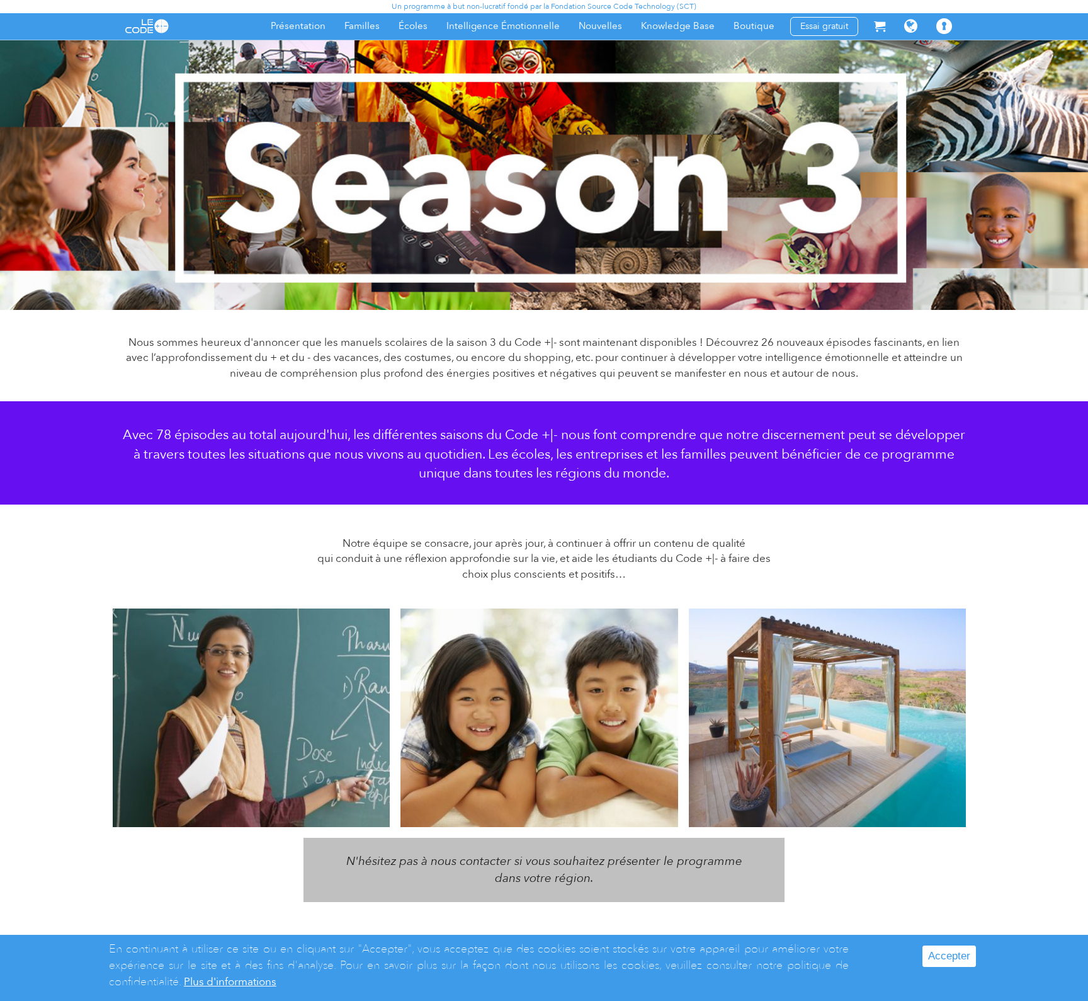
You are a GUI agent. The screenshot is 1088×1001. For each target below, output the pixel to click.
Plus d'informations (230, 982)
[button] (911, 26)
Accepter (949, 956)
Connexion (954, 32)
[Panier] (879, 26)
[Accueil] (146, 26)
